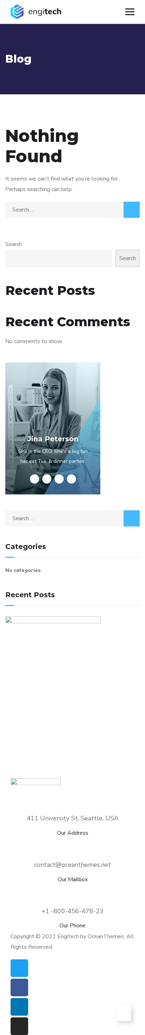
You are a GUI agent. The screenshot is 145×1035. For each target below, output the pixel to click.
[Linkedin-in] (19, 1007)
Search (13, 244)
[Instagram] (19, 1026)
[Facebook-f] (19, 987)
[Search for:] (72, 210)
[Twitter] (19, 968)
